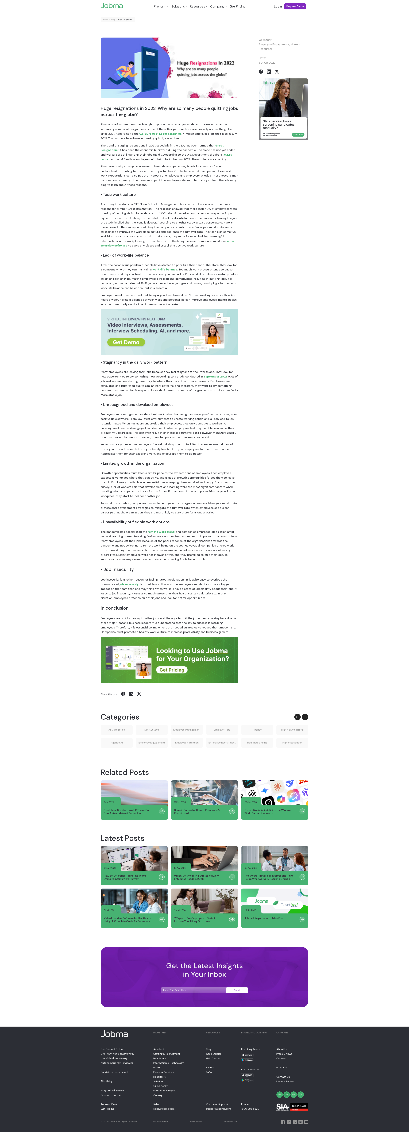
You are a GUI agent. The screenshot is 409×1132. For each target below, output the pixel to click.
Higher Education (292, 742)
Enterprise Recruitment (222, 742)
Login (278, 6)
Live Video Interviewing (114, 1058)
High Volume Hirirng (292, 729)
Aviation (158, 1081)
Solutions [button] (178, 6)
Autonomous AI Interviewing (117, 1063)
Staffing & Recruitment (166, 1053)
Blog (113, 19)
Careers (281, 1058)
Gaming (157, 1095)
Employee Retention (187, 742)
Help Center (213, 1058)
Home (105, 19)
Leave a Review (285, 1081)
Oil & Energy (160, 1086)
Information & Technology (168, 1063)
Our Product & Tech (112, 1049)
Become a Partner (111, 1095)
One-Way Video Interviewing (117, 1053)
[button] (297, 717)
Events (210, 1067)
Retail (156, 1067)
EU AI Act (281, 1067)
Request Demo (109, 1104)
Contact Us (283, 1076)
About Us (281, 1049)
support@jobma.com (218, 1108)
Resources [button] (197, 6)
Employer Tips (222, 729)
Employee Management (187, 729)
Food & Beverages (164, 1090)
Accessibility (230, 1121)
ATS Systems (151, 729)
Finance (257, 729)
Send (237, 990)
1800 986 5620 (250, 1108)
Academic (159, 1049)
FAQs (209, 1072)
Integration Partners (112, 1090)
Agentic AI (117, 742)
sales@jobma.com (163, 1108)
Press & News (284, 1053)
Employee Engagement (274, 44)
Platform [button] (160, 6)
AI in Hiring (106, 1081)
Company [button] (217, 6)
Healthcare (159, 1058)
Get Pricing (238, 6)
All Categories (116, 729)
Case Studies (213, 1053)
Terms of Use (195, 1121)
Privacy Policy (160, 1121)
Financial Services (163, 1072)
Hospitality (159, 1076)
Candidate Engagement (114, 1072)
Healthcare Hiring (257, 742)
